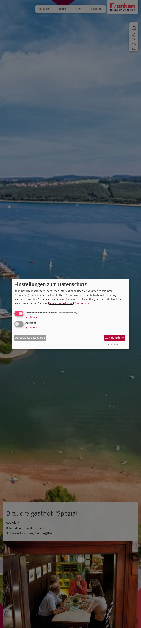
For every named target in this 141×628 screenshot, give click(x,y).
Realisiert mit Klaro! (116, 344)
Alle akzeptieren (114, 337)
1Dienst (31, 317)
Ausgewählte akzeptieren (30, 337)
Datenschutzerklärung (61, 303)
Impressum (83, 303)
